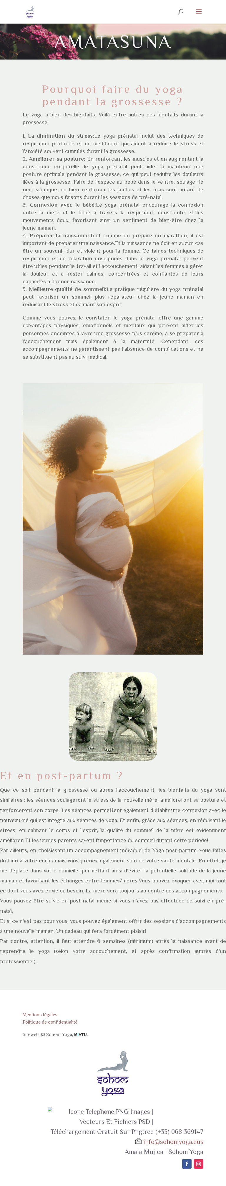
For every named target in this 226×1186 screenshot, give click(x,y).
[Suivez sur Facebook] (187, 1164)
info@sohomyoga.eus (173, 1141)
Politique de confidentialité (50, 1022)
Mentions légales (40, 1014)
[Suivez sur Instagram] (198, 1164)
